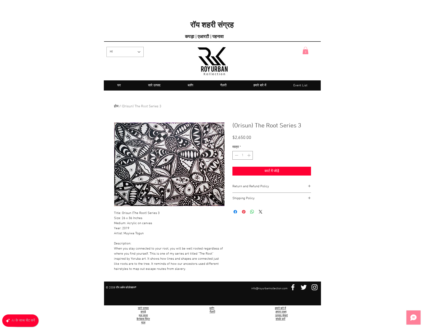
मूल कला (143, 316)
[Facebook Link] (293, 287)
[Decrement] (236, 155)
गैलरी (212, 312)
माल (143, 323)
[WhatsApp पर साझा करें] (252, 211)
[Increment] (249, 155)
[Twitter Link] (304, 287)
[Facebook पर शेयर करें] (235, 211)
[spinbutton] (242, 155)
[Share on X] (260, 211)
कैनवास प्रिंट (143, 319)
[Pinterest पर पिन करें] (243, 211)
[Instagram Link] (315, 287)
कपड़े (143, 312)
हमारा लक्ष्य (281, 312)
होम (116, 106)
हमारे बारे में (280, 308)
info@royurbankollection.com (269, 288)
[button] (305, 50)
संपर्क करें (280, 319)
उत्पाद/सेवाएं (281, 316)
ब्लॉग (211, 308)
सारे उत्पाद (143, 308)
